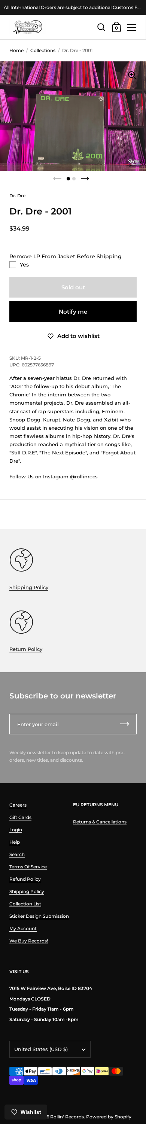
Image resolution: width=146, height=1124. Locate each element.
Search (17, 854)
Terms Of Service (28, 866)
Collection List (25, 904)
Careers (18, 805)
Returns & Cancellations (100, 822)
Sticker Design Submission (39, 916)
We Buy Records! (28, 941)
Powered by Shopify (108, 1117)
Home (16, 50)
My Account (23, 928)
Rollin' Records (67, 1117)
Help (14, 842)
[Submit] (124, 724)
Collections (42, 50)
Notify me (73, 311)
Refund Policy (25, 879)
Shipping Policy (28, 587)
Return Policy (25, 649)
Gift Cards (20, 817)
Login (15, 829)
